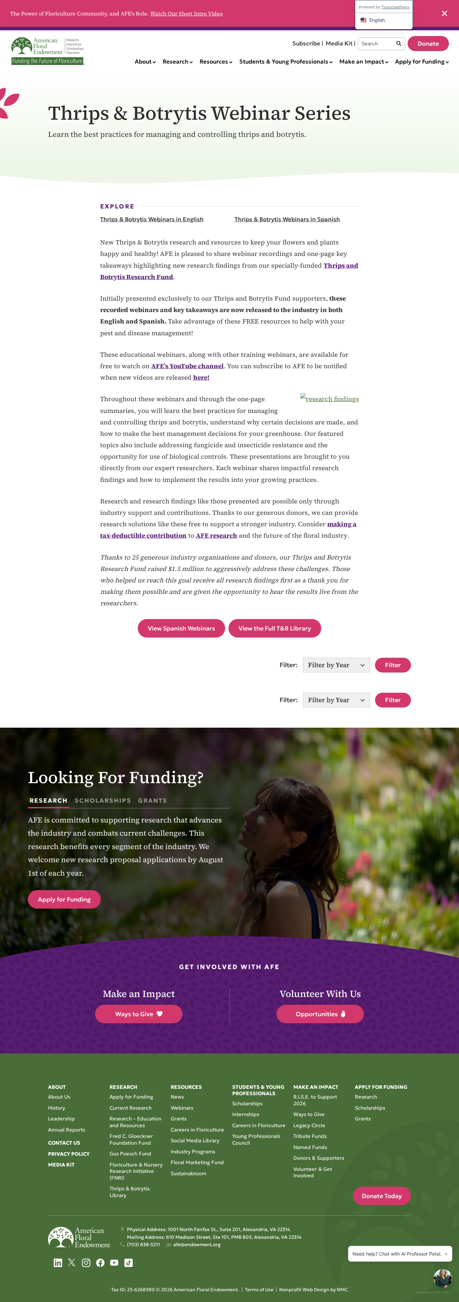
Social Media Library (195, 1140)
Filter (393, 665)
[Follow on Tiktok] (128, 1263)
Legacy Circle (309, 1125)
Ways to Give (134, 1014)
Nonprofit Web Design (304, 1290)
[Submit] (398, 43)
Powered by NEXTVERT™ (434, 1292)
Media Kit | (341, 43)
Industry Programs (193, 1151)
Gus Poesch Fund (130, 1153)
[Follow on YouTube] (114, 1263)
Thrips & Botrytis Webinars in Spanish (287, 219)
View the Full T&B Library (275, 628)
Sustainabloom (188, 1173)
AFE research (216, 535)
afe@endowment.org (196, 1244)
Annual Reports (66, 1129)
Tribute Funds (310, 1136)
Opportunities (317, 1014)
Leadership (61, 1118)
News (177, 1097)
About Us (59, 1097)
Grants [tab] (152, 800)
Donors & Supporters (318, 1158)
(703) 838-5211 (143, 1244)
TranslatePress (395, 7)
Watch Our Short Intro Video (186, 13)
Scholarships (247, 1103)
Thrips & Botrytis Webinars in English (152, 219)
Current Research (131, 1108)
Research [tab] (49, 800)
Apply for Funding (64, 899)
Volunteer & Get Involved (312, 1172)
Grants (178, 1118)
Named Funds (310, 1147)
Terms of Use (259, 1290)
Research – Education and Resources (135, 1121)
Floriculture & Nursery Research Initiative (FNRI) (136, 1171)
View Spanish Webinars (181, 628)
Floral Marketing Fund (197, 1162)
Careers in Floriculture (197, 1129)
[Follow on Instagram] (86, 1263)
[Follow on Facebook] (100, 1263)
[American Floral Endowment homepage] (49, 51)
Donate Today (382, 1196)
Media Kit (61, 1164)
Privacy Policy (69, 1154)
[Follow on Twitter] (72, 1263)
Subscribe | (307, 43)
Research (366, 1097)
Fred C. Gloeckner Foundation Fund (131, 1139)
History (56, 1108)
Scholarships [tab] (103, 800)
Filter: (289, 665)
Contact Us (64, 1143)
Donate (428, 43)
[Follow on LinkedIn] (58, 1263)
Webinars (182, 1108)
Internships (245, 1114)
